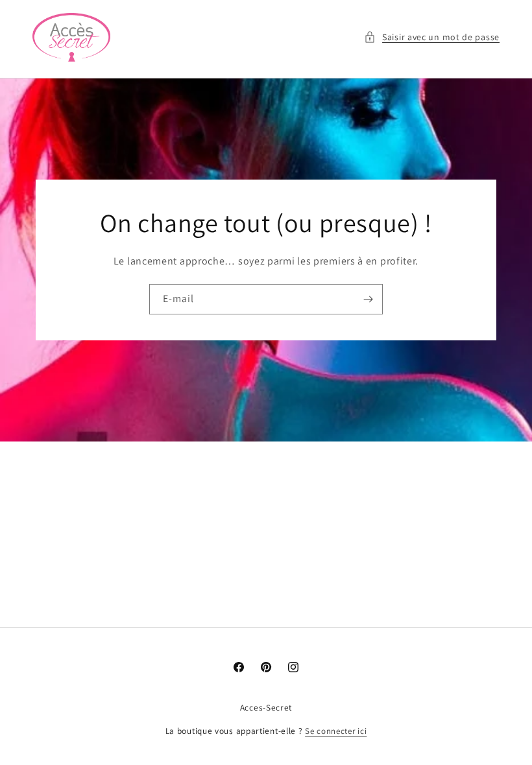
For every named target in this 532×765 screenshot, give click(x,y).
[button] (432, 37)
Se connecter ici (336, 730)
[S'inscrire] (368, 299)
